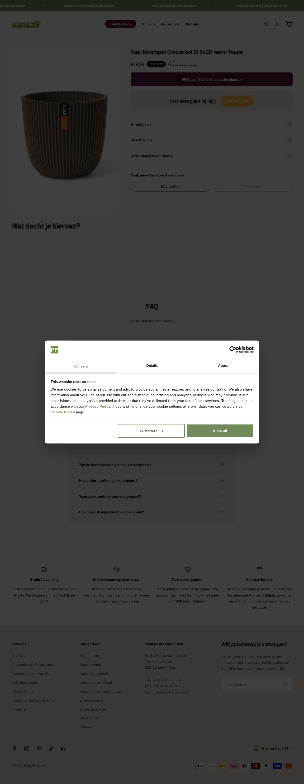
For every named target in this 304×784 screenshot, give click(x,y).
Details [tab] (152, 365)
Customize (148, 431)
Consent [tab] (81, 366)
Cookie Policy (63, 412)
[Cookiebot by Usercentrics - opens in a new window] (233, 349)
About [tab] (223, 365)
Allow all (220, 431)
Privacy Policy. (98, 406)
